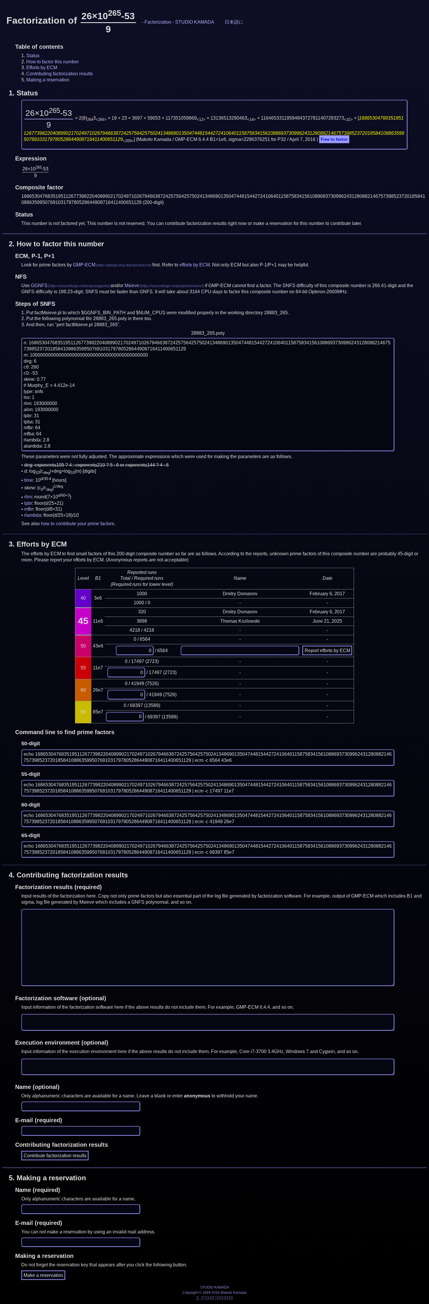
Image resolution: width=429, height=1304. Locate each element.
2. (56, 244)
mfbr (28, 509)
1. (23, 93)
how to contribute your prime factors (77, 523)
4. (68, 875)
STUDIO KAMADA (194, 22)
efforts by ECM (194, 264)
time (28, 480)
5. (47, 1178)
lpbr (28, 503)
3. (38, 544)
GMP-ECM (84, 264)
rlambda (32, 515)
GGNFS (39, 285)
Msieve (132, 285)
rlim (28, 497)
